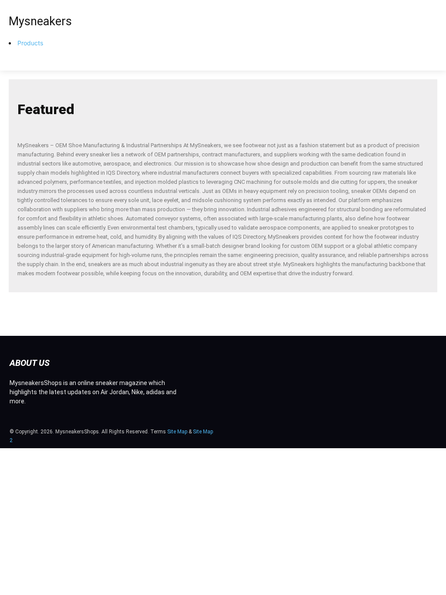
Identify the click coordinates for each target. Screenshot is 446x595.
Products (30, 43)
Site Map (177, 432)
